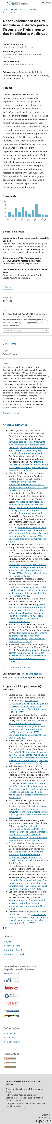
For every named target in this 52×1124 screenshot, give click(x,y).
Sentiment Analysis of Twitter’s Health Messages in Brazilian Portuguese (27, 901)
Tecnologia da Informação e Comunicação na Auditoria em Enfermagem (28, 917)
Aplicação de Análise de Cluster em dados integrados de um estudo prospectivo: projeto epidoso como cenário (26, 856)
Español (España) (12, 945)
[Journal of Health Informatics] (11, 973)
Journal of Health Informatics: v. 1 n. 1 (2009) (28, 762)
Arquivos (15, 9)
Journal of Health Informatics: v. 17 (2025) (27, 640)
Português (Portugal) (14, 954)
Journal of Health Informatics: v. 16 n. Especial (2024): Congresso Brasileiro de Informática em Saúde (28, 450)
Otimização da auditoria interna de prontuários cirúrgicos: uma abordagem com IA (28, 636)
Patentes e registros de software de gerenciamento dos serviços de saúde (28, 464)
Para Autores (9, 1037)
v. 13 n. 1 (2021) (29, 9)
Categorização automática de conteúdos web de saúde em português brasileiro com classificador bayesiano (28, 883)
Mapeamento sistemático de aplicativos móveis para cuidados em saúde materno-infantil (27, 530)
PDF (9, 287)
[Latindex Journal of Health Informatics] (11, 989)
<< (4, 667)
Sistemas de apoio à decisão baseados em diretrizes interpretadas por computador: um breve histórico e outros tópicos (28, 810)
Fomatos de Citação (13, 330)
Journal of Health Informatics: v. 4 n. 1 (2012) (28, 887)
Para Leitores (10, 1033)
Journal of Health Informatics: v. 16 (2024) (28, 469)
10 (24, 667)
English (8, 941)
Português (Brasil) (13, 950)
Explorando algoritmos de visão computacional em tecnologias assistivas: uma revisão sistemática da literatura (27, 608)
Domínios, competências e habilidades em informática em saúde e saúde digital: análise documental (29, 590)
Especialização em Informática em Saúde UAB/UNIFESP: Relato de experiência (26, 829)
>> (29, 667)
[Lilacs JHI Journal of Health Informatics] (11, 997)
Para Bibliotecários (12, 1042)
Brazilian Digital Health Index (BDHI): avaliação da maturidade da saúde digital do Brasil (28, 723)
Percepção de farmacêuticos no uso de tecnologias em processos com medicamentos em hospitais (28, 704)
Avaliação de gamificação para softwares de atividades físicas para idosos (27, 504)
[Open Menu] (3, 3)
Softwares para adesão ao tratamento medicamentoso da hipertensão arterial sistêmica (28, 444)
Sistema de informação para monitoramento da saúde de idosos (26, 483)
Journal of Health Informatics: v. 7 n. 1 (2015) (26, 921)
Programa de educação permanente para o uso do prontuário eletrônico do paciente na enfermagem (29, 653)
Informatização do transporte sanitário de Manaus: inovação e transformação (27, 566)
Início (5, 9)
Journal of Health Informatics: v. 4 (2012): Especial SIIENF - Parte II (28, 489)
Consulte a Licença (11, 413)
